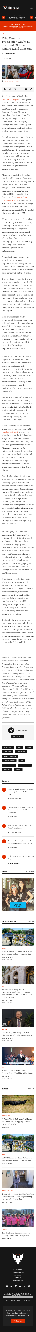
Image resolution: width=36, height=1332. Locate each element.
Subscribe (18, 1321)
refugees (7, 769)
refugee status (25, 765)
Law (21, 760)
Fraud (29, 747)
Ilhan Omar (7, 752)
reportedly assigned (10, 99)
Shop (4, 871)
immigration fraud (10, 756)
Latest (5, 1088)
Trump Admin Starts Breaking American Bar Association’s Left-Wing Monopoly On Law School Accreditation (18, 1196)
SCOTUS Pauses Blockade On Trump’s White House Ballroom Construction (17, 953)
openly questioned (10, 432)
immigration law (9, 760)
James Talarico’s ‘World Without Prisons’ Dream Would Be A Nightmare (17, 1071)
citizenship (8, 747)
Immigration (21, 752)
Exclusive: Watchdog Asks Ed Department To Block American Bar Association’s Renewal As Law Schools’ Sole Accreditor (17, 993)
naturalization (9, 765)
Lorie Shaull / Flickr (11, 81)
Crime (19, 747)
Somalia (18, 769)
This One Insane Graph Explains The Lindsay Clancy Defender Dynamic (16, 1234)
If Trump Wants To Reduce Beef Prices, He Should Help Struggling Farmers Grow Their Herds (17, 1121)
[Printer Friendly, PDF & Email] (31, 89)
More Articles (17, 736)
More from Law (9, 921)
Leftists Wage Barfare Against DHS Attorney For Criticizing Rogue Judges (17, 1034)
